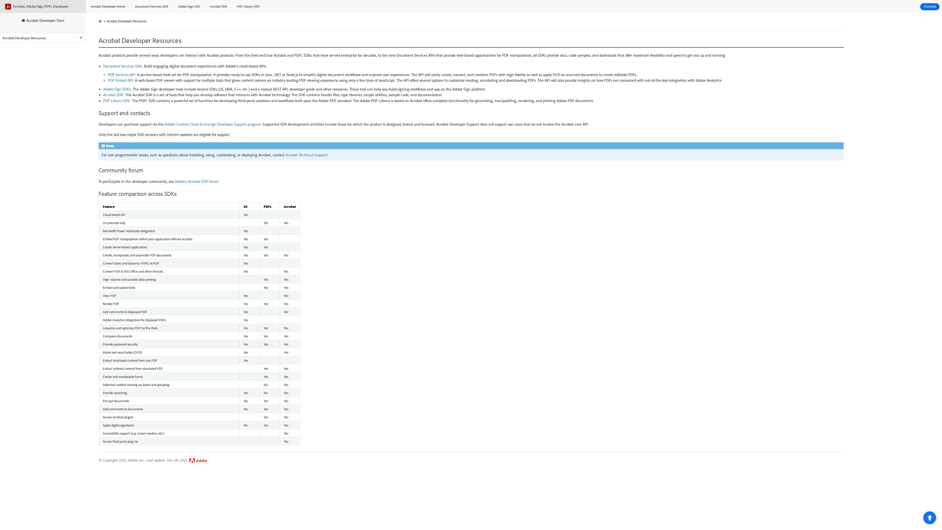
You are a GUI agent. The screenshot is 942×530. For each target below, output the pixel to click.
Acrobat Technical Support (307, 154)
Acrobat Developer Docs (44, 20)
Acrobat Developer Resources (24, 38)
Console (930, 6)
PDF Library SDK (248, 6)
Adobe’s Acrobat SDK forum (196, 181)
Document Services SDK (151, 6)
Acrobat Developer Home (108, 6)
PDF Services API (121, 74)
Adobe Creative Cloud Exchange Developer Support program (213, 124)
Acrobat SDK (218, 6)
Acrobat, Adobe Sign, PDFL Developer (40, 6)
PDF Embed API (120, 80)
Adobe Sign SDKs (117, 89)
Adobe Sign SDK (189, 6)
